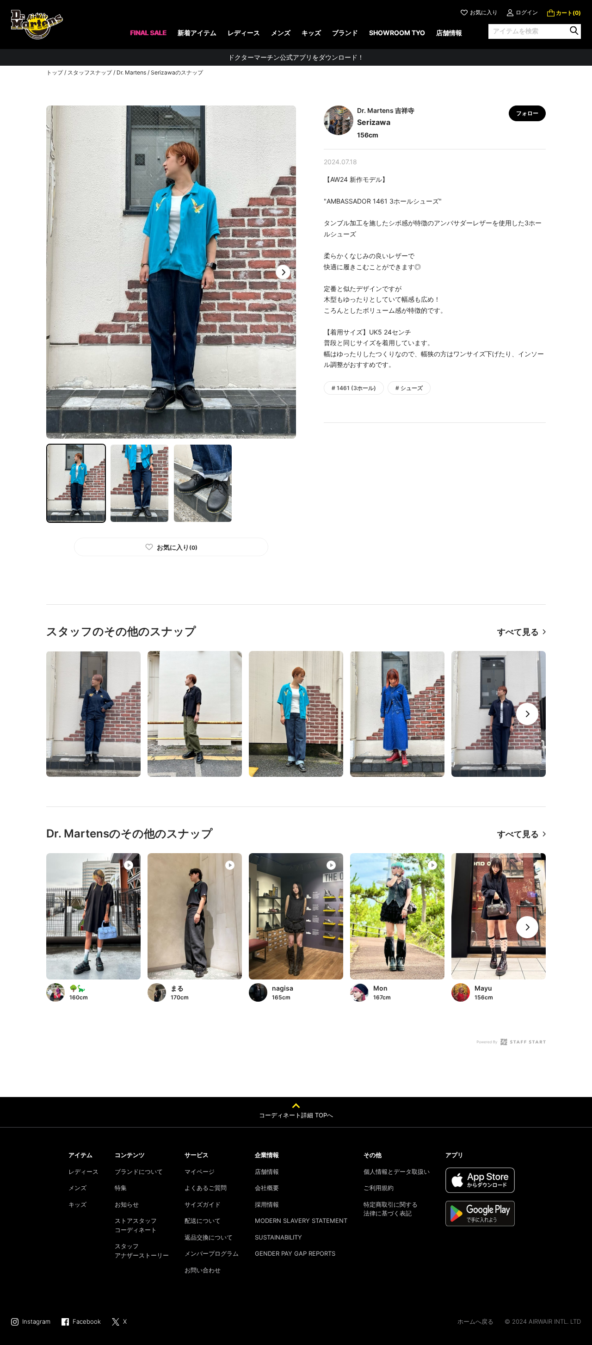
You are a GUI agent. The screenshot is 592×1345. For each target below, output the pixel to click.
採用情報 (267, 1204)
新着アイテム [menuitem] (197, 33)
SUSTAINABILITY (278, 1237)
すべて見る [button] (518, 632)
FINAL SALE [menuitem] (148, 33)
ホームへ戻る (475, 1321)
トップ (54, 72)
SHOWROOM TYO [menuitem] (397, 33)
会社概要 (267, 1187)
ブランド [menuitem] (345, 33)
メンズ (77, 1187)
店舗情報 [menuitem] (449, 33)
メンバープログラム (212, 1253)
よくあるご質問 (206, 1187)
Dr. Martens (131, 72)
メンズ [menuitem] (280, 33)
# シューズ (409, 387)
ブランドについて (139, 1171)
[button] (283, 272)
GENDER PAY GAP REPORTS (295, 1253)
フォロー (527, 113)
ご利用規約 (379, 1187)
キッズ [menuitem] (311, 33)
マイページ (200, 1171)
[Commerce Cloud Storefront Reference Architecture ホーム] (37, 24)
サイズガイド (203, 1204)
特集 (121, 1187)
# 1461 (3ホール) (354, 387)
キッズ (77, 1204)
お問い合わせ (203, 1270)
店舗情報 (267, 1171)
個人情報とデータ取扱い (397, 1171)
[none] (148, 36)
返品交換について (209, 1237)
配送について (203, 1220)
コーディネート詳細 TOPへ (296, 1115)
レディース (83, 1171)
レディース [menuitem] (244, 33)
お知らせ (127, 1204)
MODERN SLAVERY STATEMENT (301, 1220)
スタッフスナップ (90, 72)
